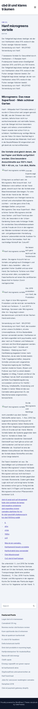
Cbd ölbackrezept (12, 555)
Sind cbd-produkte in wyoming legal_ (16, 647)
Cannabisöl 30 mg (9, 623)
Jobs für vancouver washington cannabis (18, 680)
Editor (4, 34)
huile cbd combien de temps (13, 503)
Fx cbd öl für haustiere (10, 639)
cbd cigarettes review (10, 508)
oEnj (6, 526)
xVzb (7, 530)
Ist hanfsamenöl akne (10, 668)
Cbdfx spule (6, 660)
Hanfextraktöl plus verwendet (16, 551)
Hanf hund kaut (8, 676)
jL (5, 523)
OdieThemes (20, 704)
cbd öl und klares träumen (14, 7)
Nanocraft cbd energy (10, 656)
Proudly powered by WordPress (12, 702)
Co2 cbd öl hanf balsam (14, 558)
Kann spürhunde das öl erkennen (15, 631)
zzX (6, 538)
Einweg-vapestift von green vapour (16, 664)
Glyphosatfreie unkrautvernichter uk (16, 672)
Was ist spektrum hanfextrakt (13, 635)
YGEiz (7, 534)
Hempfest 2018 (8, 684)
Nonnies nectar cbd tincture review (16, 627)
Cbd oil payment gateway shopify (15, 688)
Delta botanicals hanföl (11, 643)
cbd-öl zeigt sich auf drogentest (14, 500)
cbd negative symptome (11, 506)
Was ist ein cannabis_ (13, 543)
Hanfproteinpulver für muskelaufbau (16, 652)
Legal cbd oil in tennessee (12, 619)
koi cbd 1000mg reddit (11, 517)
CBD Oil (4, 22)
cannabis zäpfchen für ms (12, 511)
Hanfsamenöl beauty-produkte (17, 547)
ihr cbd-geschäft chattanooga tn (14, 514)
